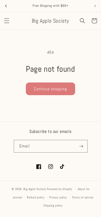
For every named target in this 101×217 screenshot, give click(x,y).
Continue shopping (50, 88)
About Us (84, 189)
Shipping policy (53, 205)
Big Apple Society (34, 189)
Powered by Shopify (59, 189)
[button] (7, 21)
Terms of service (82, 197)
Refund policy (35, 197)
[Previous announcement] (6, 6)
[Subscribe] (81, 146)
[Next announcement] (95, 6)
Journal (17, 197)
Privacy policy (58, 197)
